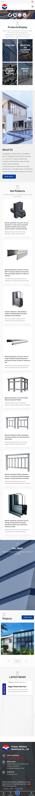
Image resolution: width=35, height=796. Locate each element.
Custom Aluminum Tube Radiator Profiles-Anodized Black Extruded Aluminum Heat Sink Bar (16, 313)
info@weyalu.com (12, 774)
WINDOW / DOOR (25, 70)
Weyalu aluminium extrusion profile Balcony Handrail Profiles (16, 399)
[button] (16, 18)
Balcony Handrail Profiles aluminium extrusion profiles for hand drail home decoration (17, 437)
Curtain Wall (10, 45)
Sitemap (5, 788)
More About (9, 176)
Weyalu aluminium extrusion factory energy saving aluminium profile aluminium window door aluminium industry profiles (16, 523)
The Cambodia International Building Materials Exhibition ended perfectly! (18, 726)
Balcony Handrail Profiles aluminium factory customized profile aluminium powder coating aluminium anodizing (17, 476)
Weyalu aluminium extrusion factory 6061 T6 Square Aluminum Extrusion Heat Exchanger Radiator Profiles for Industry (17, 272)
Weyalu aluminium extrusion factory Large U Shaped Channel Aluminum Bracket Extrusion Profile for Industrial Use (17, 359)
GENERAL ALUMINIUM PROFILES (10, 71)
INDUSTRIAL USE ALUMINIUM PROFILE (25, 48)
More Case (28, 617)
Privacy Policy (19, 788)
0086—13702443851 (15, 758)
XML (11, 788)
